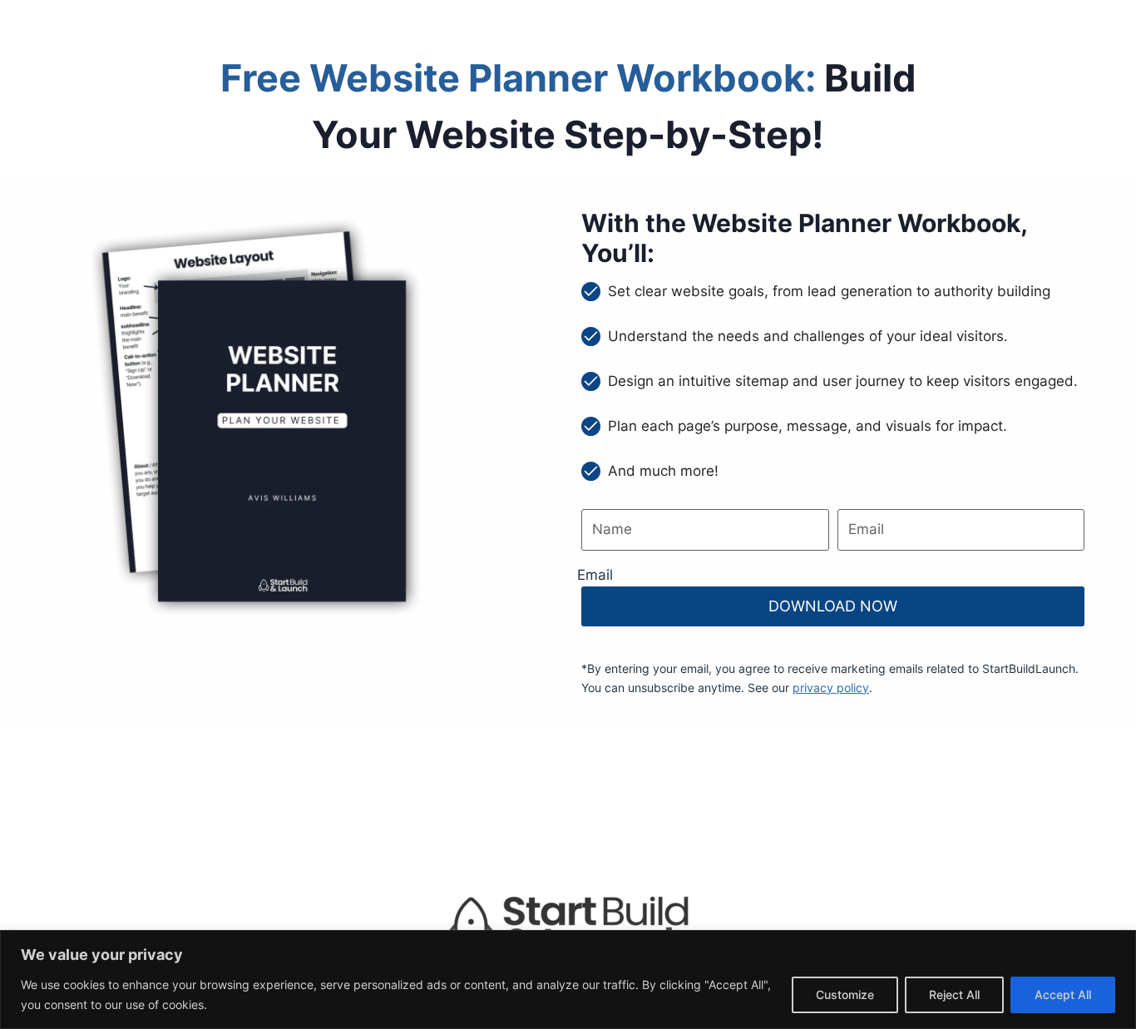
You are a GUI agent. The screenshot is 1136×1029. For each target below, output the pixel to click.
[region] (568, 979)
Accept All (1063, 994)
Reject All (954, 994)
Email (595, 574)
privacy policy (831, 687)
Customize (845, 994)
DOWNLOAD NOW (832, 606)
